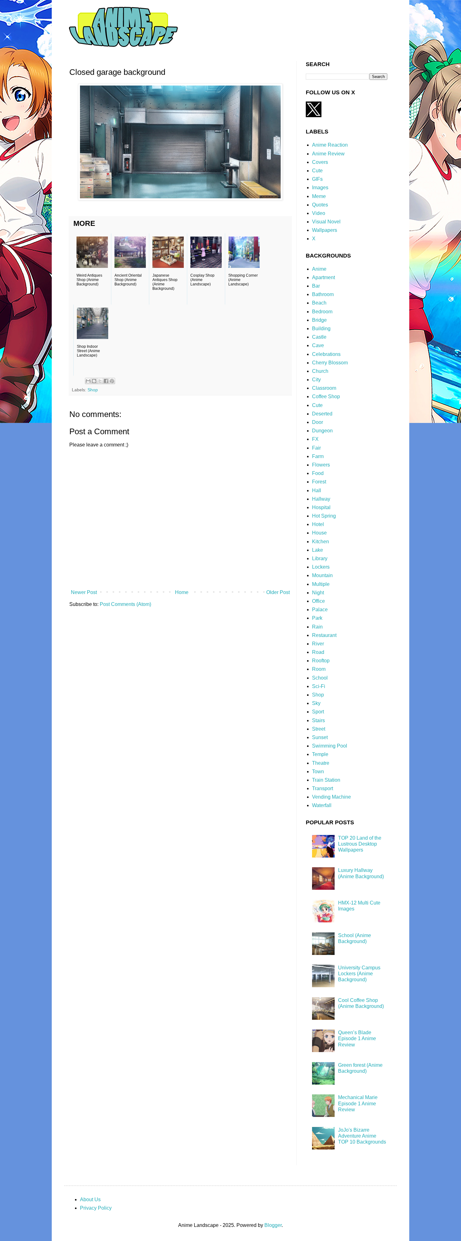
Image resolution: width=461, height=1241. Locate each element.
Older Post (278, 592)
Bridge (319, 320)
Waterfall (321, 805)
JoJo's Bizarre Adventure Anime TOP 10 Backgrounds (362, 1136)
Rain (317, 626)
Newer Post (84, 592)
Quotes (320, 204)
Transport (322, 788)
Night (318, 592)
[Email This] (88, 381)
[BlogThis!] (94, 381)
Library (319, 558)
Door (317, 422)
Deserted (322, 413)
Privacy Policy (96, 1208)
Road (318, 652)
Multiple (321, 584)
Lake (317, 550)
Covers (320, 162)
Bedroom (322, 311)
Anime (319, 269)
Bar (316, 286)
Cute (317, 170)
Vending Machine (331, 797)
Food (318, 473)
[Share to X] (100, 381)
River (318, 643)
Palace (320, 609)
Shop (92, 389)
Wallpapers (324, 230)
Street (318, 729)
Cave (318, 345)
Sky (316, 703)
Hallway (321, 499)
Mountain (322, 575)
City (316, 379)
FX (315, 439)
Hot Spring (324, 516)
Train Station (326, 780)
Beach (319, 302)
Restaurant (324, 635)
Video (318, 213)
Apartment (323, 277)
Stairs (318, 720)
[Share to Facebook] (106, 381)
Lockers (321, 567)
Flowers (321, 464)
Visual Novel (326, 221)
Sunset (320, 737)
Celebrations (326, 354)
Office (318, 601)
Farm (318, 456)
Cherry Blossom (330, 362)
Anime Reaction (330, 145)
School (320, 677)
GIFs (317, 179)
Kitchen (320, 541)
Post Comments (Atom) (125, 604)
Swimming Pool (329, 745)
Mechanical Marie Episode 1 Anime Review (358, 1103)
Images (320, 187)
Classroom (324, 388)
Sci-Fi (318, 686)
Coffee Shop (326, 396)
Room (319, 669)
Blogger (273, 1225)
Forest (319, 481)
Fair (316, 448)
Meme (319, 196)
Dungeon (322, 430)
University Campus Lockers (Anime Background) (359, 973)
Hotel (318, 524)
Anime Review (328, 153)
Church (320, 371)
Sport (318, 711)
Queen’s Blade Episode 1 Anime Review (357, 1038)
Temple (320, 754)
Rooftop (321, 660)
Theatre (320, 763)
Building (321, 328)
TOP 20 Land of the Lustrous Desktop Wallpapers (359, 844)
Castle (319, 337)
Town (318, 771)
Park (317, 618)
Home (181, 592)
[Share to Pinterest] (112, 381)
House (319, 532)
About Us (90, 1199)
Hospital (321, 507)
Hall (316, 490)
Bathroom (323, 294)
